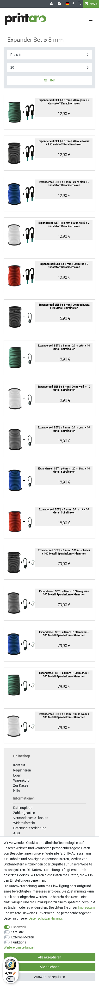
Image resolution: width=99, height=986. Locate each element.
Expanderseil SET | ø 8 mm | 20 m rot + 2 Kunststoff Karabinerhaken (64, 265)
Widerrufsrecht (24, 823)
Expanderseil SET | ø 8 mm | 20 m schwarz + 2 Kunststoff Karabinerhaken (64, 143)
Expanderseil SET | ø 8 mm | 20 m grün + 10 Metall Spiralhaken (64, 347)
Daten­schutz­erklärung (45, 918)
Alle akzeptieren (49, 957)
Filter (51, 80)
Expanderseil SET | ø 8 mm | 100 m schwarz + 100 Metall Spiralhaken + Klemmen (64, 552)
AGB (16, 833)
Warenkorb (21, 780)
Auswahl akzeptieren (49, 977)
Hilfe (16, 790)
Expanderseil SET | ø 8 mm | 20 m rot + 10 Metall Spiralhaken (64, 511)
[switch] (10, 979)
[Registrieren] (60, 4)
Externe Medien (22, 937)
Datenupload (22, 808)
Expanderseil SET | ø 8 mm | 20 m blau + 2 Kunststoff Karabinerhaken (64, 183)
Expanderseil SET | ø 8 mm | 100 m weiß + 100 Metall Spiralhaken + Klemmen (64, 716)
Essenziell (18, 927)
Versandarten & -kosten (30, 818)
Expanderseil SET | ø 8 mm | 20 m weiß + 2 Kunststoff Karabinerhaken (63, 224)
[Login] (52, 4)
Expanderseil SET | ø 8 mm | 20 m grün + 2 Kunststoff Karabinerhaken (64, 102)
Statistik (17, 932)
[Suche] (79, 3)
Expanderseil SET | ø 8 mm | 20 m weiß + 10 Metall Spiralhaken (64, 388)
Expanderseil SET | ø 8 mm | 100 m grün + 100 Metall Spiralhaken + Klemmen (64, 674)
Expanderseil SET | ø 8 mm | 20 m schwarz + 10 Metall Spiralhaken (64, 306)
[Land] (67, 3)
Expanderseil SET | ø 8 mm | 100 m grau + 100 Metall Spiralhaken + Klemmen (64, 593)
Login (17, 775)
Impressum (86, 907)
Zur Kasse (20, 785)
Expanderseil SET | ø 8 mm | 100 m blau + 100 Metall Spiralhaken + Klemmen (64, 634)
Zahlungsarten (24, 813)
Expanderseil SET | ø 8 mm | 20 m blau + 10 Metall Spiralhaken (64, 470)
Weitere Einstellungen (19, 947)
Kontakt (19, 765)
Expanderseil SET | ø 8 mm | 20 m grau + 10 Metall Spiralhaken (64, 429)
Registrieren (22, 770)
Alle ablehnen (49, 967)
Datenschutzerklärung (29, 828)
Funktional (19, 942)
